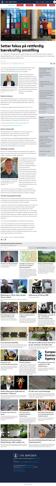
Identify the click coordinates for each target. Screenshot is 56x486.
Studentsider (29, 5)
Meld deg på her (29, 107)
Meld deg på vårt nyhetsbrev (19, 470)
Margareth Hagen (17, 71)
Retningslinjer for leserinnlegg (32, 461)
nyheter (11, 237)
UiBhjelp (51, 5)
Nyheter (37, 1)
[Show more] (47, 114)
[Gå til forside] (9, 1)
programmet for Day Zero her (15, 125)
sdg (2, 237)
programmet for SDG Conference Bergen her (18, 123)
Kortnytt (42, 1)
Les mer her (43, 111)
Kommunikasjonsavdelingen (28, 467)
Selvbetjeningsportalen (40, 5)
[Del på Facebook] (51, 63)
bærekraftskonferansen (19, 237)
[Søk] (54, 2)
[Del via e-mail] (54, 63)
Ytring (47, 1)
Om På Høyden (22, 461)
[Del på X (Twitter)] (53, 63)
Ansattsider (20, 5)
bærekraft (6, 237)
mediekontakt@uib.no (30, 465)
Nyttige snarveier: (11, 5)
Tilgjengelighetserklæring (19, 469)
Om (51, 1)
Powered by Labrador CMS (28, 484)
